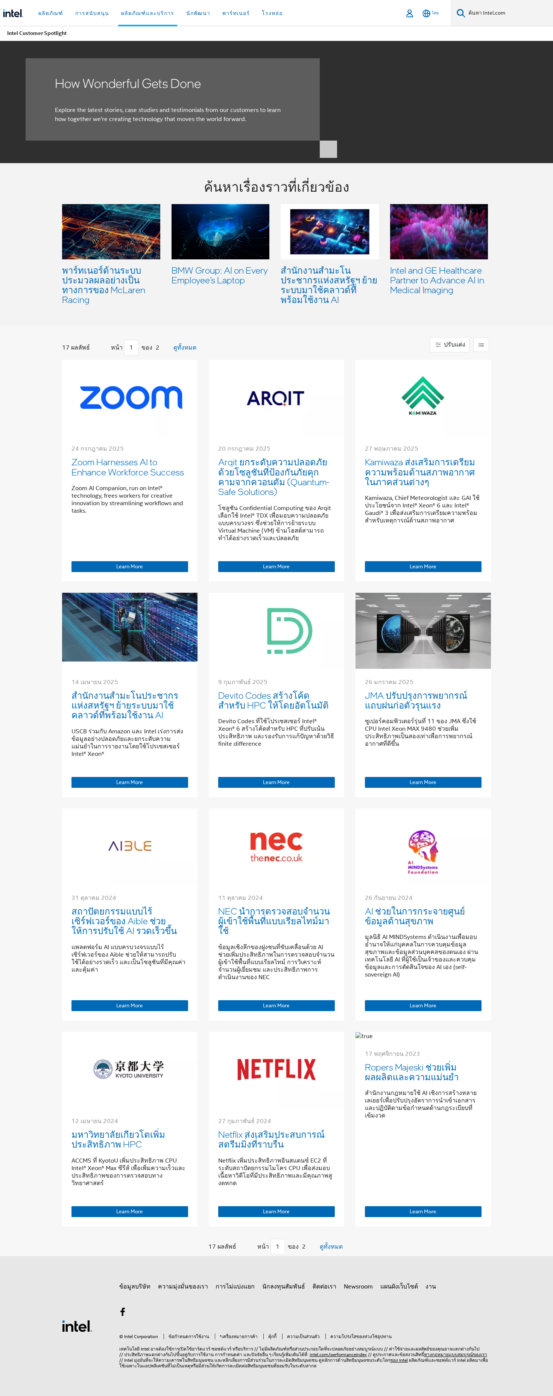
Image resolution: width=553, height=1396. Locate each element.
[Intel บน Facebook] (122, 1313)
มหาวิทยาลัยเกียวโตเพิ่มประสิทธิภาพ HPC (118, 1139)
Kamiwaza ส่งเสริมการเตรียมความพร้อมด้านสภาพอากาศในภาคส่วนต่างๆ (420, 472)
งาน (430, 1286)
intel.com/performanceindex (338, 1354)
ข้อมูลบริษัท (134, 1286)
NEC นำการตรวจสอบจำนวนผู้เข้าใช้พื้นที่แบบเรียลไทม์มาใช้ (274, 921)
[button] (276, 244)
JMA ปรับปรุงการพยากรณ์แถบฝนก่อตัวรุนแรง (416, 700)
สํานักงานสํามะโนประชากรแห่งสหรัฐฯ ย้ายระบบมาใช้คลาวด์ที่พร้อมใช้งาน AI (329, 284)
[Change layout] (481, 345)
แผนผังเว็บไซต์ (399, 1286)
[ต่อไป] (167, 347)
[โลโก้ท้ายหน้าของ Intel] (77, 1325)
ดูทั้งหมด (184, 347)
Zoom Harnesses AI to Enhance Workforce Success (127, 466)
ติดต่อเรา (324, 1286)
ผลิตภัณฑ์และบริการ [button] (147, 13)
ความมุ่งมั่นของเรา (183, 1286)
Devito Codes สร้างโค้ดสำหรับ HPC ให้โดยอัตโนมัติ (273, 700)
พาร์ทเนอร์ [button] (236, 13)
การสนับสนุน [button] (92, 13)
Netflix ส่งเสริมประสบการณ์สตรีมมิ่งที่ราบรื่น (271, 1139)
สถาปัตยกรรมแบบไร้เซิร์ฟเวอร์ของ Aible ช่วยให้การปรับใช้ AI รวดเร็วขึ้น (124, 921)
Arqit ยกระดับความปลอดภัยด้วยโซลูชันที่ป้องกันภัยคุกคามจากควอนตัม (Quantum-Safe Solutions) (274, 476)
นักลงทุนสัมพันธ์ (283, 1286)
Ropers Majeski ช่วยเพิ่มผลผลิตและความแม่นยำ (412, 1072)
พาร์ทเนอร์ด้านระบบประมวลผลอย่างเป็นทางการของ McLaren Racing (103, 284)
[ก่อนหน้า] (103, 347)
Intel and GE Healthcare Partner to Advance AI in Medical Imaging (437, 279)
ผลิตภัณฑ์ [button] (50, 13)
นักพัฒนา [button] (198, 13)
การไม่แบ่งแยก (235, 1286)
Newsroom (358, 1286)
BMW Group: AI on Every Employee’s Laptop (220, 275)
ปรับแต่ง (453, 344)
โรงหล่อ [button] (272, 13)
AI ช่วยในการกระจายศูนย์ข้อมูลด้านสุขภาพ (415, 916)
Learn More (129, 566)
